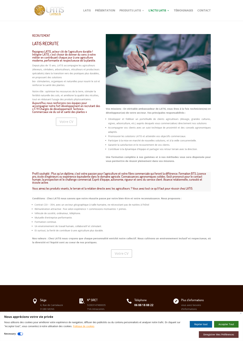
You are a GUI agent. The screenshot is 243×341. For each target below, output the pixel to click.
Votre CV (66, 121)
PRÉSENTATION (105, 10)
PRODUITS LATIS (130, 10)
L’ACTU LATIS (157, 10)
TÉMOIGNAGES (183, 10)
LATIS (87, 10)
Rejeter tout (201, 324)
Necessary (10, 333)
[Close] (241, 313)
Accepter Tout (226, 324)
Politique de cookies (83, 326)
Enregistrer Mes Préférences (218, 334)
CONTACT (204, 10)
